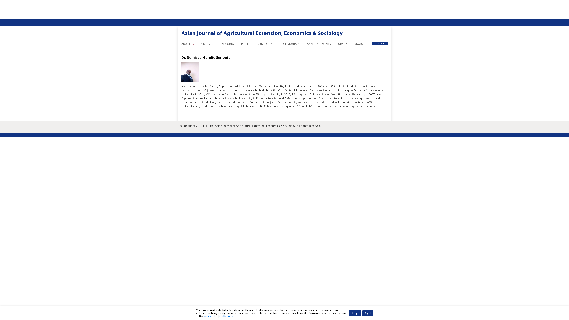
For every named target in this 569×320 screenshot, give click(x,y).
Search (380, 43)
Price (244, 44)
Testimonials (289, 44)
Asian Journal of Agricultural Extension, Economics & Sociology (262, 32)
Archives (207, 44)
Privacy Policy (210, 316)
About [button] (186, 44)
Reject (368, 313)
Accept (355, 313)
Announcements (319, 44)
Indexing (227, 44)
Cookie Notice (226, 316)
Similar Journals (350, 44)
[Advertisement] (284, 9)
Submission (264, 44)
